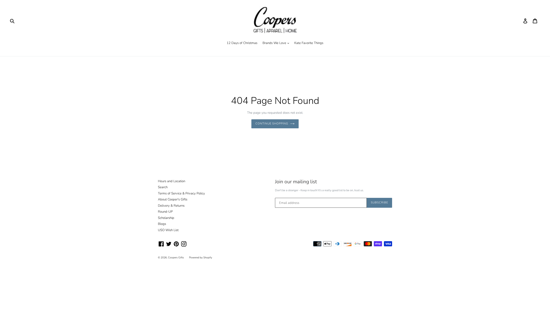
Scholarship (166, 218)
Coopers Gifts (176, 257)
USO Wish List (168, 230)
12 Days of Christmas (242, 43)
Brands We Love (275, 43)
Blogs (162, 224)
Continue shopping (271, 124)
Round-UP (165, 211)
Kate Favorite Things (308, 43)
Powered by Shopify (200, 257)
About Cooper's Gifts (172, 199)
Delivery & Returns (171, 205)
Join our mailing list (296, 182)
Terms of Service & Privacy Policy (181, 193)
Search (163, 187)
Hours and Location (171, 181)
